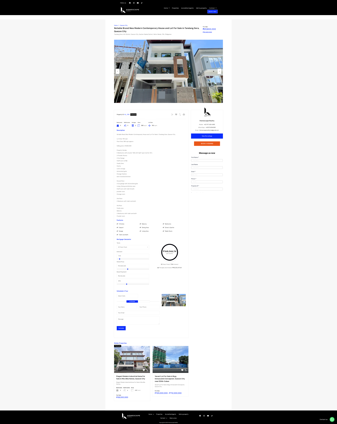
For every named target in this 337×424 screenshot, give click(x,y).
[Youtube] (137, 2)
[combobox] (133, 247)
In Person (132, 301)
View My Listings (207, 136)
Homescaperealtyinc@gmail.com (209, 130)
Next (219, 71)
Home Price (120, 262)
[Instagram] (133, 2)
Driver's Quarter (169, 227)
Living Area (145, 231)
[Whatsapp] (332, 419)
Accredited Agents (187, 8)
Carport (121, 227)
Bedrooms (168, 224)
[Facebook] (129, 2)
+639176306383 (211, 127)
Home (166, 8)
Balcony (144, 224)
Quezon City (124, 25)
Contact (212, 8)
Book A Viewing (207, 144)
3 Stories (121, 224)
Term (118, 243)
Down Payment (121, 272)
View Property (132, 367)
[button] (167, 8)
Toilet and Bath (123, 235)
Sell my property (201, 8)
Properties (175, 8)
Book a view (212, 11)
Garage (121, 231)
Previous (117, 71)
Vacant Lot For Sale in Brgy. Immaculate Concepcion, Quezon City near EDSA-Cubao (170, 378)
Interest (119, 251)
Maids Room (168, 231)
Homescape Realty (207, 121)
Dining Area (145, 227)
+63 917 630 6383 (209, 124)
